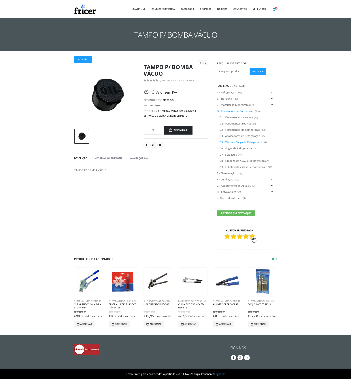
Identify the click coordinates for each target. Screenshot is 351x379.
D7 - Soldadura (228, 154)
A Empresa (205, 9)
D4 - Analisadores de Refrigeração (239, 136)
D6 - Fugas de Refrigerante (235, 148)
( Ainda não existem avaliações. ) (178, 80)
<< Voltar (83, 59)
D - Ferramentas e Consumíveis (177, 111)
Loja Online (138, 9)
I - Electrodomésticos (229, 198)
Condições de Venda (163, 9)
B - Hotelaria (224, 98)
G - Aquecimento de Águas (233, 185)
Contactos (240, 9)
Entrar (261, 9)
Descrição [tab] (80, 158)
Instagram (240, 357)
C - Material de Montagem (233, 105)
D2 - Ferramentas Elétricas (235, 123)
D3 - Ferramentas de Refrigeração (239, 129)
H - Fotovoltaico (226, 192)
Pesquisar (258, 71)
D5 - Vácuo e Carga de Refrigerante (165, 115)
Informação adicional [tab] (109, 158)
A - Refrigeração (226, 92)
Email (160, 145)
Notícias (222, 9)
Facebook (146, 145)
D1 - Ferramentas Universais (236, 117)
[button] (272, 259)
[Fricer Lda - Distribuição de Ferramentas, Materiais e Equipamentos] (85, 9)
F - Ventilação (225, 179)
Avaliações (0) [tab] (139, 158)
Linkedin (247, 357)
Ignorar (220, 374)
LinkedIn (153, 145)
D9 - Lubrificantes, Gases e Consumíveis (243, 167)
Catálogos (187, 9)
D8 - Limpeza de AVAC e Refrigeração (242, 161)
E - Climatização (226, 173)
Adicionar (180, 130)
